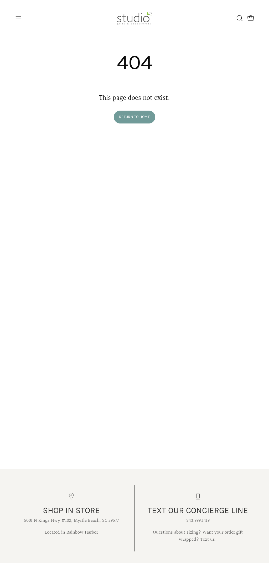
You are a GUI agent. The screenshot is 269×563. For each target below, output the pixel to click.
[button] (239, 18)
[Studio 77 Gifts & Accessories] (134, 18)
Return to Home (134, 117)
